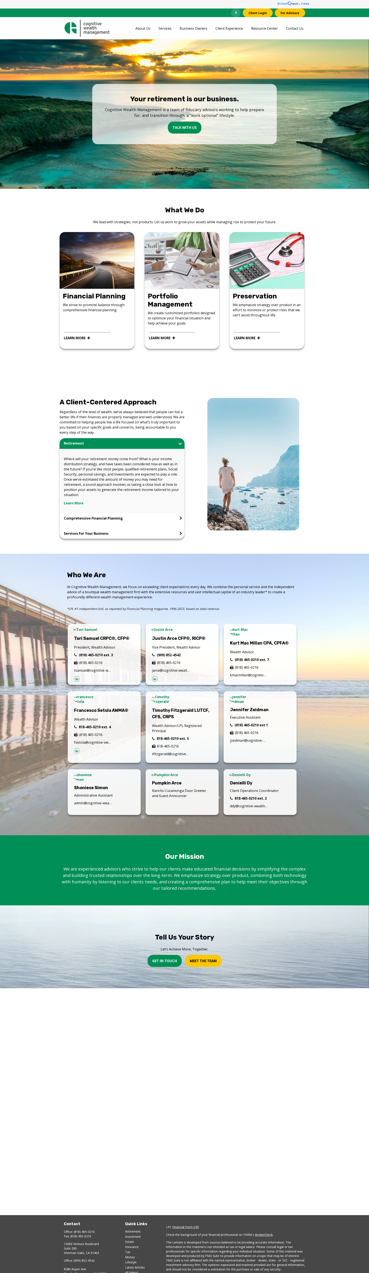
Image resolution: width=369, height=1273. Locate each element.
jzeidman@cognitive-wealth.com (248, 740)
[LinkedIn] (77, 679)
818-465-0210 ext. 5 (173, 738)
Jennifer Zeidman (249, 709)
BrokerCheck (264, 1235)
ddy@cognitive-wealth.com (248, 806)
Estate (129, 1242)
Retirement (133, 1231)
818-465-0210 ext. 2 (251, 798)
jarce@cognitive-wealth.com (170, 670)
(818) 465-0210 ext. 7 (252, 659)
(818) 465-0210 (84, 1232)
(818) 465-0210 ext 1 (251, 725)
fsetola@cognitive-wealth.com (92, 742)
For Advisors (290, 13)
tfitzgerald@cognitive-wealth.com (170, 754)
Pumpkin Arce (167, 783)
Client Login (258, 13)
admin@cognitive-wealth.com (92, 803)
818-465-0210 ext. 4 (95, 727)
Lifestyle (131, 1262)
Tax (127, 1252)
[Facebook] (236, 13)
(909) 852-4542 (169, 655)
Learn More (73, 503)
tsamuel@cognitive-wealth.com (92, 670)
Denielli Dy (241, 783)
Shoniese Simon (91, 787)
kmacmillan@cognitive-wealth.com (248, 675)
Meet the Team (203, 961)
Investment (133, 1237)
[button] (143, 28)
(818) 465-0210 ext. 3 (96, 655)
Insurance (132, 1247)
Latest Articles (135, 1267)
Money (130, 1257)
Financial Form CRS (185, 1227)
